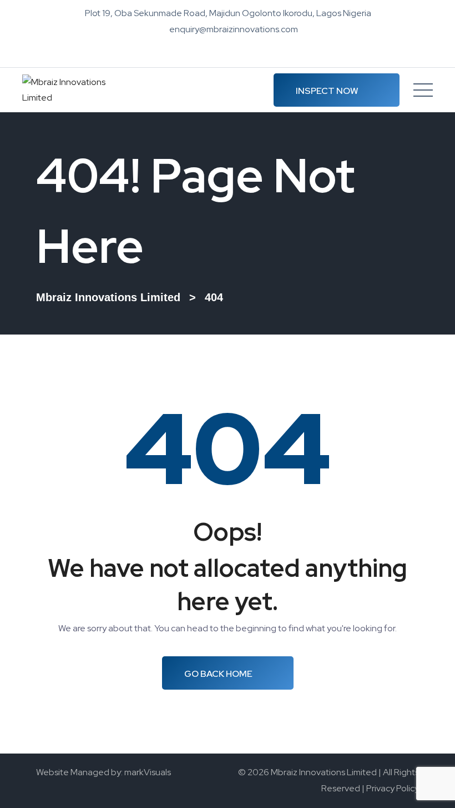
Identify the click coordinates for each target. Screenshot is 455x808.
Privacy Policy (392, 788)
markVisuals (147, 772)
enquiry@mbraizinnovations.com (233, 29)
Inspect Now (327, 91)
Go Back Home (218, 674)
